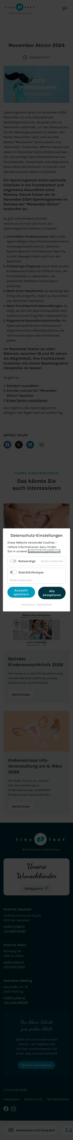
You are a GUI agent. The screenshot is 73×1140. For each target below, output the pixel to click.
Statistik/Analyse (30, 572)
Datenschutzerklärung (44, 551)
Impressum (28, 604)
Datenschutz (44, 604)
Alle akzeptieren (52, 593)
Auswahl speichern (21, 592)
